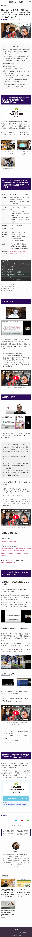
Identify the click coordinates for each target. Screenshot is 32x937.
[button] (4, 820)
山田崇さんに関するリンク (15, 68)
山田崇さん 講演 (10, 66)
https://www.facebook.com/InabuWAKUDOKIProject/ (15, 804)
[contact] (18, 929)
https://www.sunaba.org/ (8, 563)
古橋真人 (16, 851)
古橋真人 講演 (9, 63)
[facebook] (15, 867)
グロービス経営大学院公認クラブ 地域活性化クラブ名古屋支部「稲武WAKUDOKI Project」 (17, 52)
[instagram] (17, 867)
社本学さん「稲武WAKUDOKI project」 (18, 79)
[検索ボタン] (30, 2)
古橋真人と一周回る (16, 2)
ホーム (7, 932)
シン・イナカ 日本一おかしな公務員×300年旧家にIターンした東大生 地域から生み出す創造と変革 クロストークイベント (16, 59)
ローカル (4, 19)
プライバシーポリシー (14, 932)
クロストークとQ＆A (13, 81)
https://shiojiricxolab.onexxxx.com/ (11, 541)
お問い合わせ (23, 932)
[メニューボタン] (2, 2)
